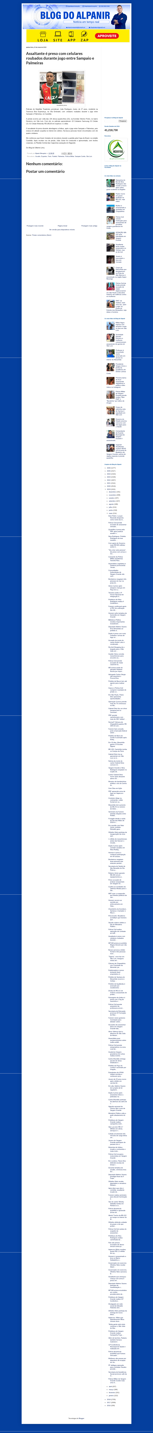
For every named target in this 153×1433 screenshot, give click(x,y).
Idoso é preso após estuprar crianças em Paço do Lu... (116, 588)
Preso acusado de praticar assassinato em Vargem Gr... (116, 882)
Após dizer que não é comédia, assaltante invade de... (116, 1190)
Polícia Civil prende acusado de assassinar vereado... (117, 524)
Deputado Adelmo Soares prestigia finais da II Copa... (117, 1176)
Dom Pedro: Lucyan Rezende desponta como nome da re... (116, 518)
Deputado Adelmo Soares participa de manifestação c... (117, 1285)
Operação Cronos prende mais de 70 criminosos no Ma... (117, 703)
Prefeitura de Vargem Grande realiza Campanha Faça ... (116, 1333)
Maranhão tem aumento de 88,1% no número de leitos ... (117, 807)
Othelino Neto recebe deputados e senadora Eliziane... (117, 1183)
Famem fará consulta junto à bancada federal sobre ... (117, 731)
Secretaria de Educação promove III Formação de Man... (117, 1013)
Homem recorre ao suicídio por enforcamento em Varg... (115, 903)
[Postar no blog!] (65, 153)
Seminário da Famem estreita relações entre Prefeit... (117, 813)
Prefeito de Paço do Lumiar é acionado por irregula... (117, 1067)
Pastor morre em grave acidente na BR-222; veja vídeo (120, 197)
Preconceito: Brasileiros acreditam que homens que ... (117, 917)
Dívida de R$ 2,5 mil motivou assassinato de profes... (117, 992)
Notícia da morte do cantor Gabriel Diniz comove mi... (116, 763)
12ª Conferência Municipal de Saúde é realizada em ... (116, 1346)
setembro (112, 501)
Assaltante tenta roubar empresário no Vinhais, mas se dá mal (121, 248)
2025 (109, 471)
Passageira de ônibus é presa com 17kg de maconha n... (116, 999)
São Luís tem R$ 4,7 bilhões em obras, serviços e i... (115, 1129)
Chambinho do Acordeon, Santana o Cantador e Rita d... (117, 911)
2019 (109, 489)
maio (111, 513)
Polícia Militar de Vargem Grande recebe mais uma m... (117, 1381)
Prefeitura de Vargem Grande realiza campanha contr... (116, 1122)
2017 (109, 1402)
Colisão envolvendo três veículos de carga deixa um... (117, 1135)
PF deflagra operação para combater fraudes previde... (117, 1367)
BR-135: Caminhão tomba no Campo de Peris (117, 750)
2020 (109, 486)
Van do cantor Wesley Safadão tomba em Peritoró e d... (116, 1203)
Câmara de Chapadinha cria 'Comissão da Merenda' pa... (116, 965)
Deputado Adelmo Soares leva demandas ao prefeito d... (117, 628)
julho (111, 507)
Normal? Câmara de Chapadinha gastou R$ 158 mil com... (117, 724)
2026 (109, 468)
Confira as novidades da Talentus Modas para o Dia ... (117, 888)
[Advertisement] (116, 80)
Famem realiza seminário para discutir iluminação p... (117, 1197)
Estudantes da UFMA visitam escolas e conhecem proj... (115, 1074)
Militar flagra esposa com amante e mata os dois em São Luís (121, 326)
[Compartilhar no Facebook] (69, 153)
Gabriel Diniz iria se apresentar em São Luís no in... (116, 756)
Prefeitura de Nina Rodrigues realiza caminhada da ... (115, 1238)
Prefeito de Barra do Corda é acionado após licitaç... (117, 737)
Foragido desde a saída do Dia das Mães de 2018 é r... (116, 820)
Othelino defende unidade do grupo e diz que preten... (117, 1224)
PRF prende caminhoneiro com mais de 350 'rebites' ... (117, 717)
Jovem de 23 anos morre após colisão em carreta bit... (117, 1081)
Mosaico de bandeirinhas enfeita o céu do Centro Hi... (117, 783)
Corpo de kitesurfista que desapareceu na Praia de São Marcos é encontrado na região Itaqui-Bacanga (117, 273)
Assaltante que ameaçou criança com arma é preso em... (117, 1278)
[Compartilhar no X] (67, 153)
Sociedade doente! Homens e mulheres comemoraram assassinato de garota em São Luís (116, 340)
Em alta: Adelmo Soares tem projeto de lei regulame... (116, 1088)
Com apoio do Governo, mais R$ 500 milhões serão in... (116, 545)
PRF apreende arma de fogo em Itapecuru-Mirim (116, 793)
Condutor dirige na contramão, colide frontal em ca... (115, 800)
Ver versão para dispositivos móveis (62, 229)
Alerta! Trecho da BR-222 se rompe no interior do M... (117, 1217)
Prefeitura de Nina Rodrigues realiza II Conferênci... (116, 601)
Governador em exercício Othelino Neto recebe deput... (117, 1265)
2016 (109, 1405)
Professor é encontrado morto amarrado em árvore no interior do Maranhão (116, 355)
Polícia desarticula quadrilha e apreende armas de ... (116, 1210)
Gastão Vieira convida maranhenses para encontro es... (116, 656)
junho (111, 510)
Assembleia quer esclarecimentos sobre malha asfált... (117, 1040)
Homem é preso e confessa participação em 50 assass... (117, 854)
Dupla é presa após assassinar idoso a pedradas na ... (115, 1095)
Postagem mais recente (35, 226)
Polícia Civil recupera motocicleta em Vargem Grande (117, 1156)
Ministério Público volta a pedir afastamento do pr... (117, 1115)
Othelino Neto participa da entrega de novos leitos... (117, 1312)
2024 (109, 474)
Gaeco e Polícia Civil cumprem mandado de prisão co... (117, 690)
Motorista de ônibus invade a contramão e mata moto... (117, 1149)
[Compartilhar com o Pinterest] (71, 153)
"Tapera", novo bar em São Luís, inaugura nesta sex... (116, 958)
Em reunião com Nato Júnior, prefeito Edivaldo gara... (116, 827)
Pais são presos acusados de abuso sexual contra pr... (116, 1244)
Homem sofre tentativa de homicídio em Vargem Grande (117, 615)
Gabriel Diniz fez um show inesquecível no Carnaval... (117, 710)
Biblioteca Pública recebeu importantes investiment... (116, 622)
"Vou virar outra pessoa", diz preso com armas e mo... (117, 552)
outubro (112, 498)
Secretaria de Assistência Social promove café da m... (117, 1374)
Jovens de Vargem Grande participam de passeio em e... (117, 1142)
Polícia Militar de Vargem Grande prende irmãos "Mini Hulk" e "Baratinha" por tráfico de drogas (117, 397)
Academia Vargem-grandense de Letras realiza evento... (116, 1054)
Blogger (81, 1418)
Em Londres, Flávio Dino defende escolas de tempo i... (117, 1163)
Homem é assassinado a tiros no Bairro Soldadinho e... (117, 1258)
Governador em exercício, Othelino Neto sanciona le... (117, 1272)
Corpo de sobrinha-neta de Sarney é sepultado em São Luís (121, 411)
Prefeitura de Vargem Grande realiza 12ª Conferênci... (116, 1299)
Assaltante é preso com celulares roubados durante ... (116, 938)
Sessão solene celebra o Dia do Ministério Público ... (117, 924)
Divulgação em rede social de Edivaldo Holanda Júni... (115, 1306)
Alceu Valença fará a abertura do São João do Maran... (117, 1033)
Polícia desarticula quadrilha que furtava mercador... (116, 1353)
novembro (112, 495)
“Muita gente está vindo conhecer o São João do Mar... (116, 1326)
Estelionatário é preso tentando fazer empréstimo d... (116, 972)
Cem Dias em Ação (115, 788)
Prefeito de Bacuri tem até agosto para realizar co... (117, 683)
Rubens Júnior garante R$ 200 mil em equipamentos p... (116, 875)
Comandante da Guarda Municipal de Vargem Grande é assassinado (116, 435)
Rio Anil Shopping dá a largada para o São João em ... (116, 649)
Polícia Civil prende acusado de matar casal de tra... (115, 663)
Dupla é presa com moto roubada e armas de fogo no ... (117, 635)
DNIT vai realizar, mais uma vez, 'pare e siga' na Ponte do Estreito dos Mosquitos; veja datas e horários (116, 306)
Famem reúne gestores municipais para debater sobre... (116, 1020)
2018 (109, 1399)
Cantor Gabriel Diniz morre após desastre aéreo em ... (116, 776)
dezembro (112, 492)
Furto (49, 156)
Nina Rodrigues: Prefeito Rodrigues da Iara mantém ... (117, 538)
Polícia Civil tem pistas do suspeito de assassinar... (117, 1231)
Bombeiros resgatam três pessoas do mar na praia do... (117, 581)
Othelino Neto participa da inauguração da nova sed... (117, 834)
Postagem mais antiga (89, 226)
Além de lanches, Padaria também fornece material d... (117, 1340)
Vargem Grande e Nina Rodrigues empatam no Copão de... (117, 770)
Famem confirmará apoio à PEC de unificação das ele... (117, 608)
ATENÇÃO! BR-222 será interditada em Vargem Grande (121, 236)
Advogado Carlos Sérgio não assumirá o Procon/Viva (117, 676)
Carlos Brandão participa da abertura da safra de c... (117, 1101)
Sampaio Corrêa (80, 156)
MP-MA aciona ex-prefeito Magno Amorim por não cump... (117, 945)
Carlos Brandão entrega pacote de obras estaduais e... (116, 1061)
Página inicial (62, 226)
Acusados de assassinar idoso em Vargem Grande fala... (117, 1026)
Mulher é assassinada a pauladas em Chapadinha (121, 208)
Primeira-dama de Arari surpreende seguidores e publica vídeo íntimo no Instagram (116, 382)
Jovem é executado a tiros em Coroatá (120, 259)
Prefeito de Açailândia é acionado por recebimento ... (116, 986)
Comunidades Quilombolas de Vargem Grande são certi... (116, 573)
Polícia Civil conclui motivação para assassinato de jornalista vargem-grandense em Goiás (117, 222)
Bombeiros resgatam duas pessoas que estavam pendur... (115, 861)
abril (110, 1386)
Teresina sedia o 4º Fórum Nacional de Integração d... (116, 594)
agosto (111, 504)
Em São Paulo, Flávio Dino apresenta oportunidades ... (116, 697)
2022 (109, 480)
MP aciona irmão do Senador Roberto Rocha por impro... (115, 669)
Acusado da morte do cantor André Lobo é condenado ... (116, 642)
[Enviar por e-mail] (62, 153)
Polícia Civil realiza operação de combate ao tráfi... (117, 931)
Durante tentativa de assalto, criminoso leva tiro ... (117, 1169)
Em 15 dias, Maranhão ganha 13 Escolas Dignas (116, 744)
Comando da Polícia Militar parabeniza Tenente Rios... (115, 559)
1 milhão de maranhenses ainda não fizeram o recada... (117, 841)
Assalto (37, 156)
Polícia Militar (69, 156)
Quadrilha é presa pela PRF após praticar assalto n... (116, 531)
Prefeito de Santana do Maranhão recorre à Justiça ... (116, 979)
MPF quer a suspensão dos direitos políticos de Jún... (117, 895)
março (111, 1389)
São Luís (89, 156)
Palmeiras (61, 156)
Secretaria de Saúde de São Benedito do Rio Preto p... (116, 868)
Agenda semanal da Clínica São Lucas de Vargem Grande (116, 1108)
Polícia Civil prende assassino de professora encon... (116, 1006)
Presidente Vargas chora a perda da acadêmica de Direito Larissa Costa (117, 368)
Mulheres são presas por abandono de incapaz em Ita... (117, 1360)
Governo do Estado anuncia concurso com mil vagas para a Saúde (121, 423)
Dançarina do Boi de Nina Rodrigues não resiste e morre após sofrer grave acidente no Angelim (117, 184)
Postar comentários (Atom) (41, 235)
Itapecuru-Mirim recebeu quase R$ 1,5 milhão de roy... (117, 1251)
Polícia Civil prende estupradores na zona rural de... (117, 1047)
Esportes (44, 156)
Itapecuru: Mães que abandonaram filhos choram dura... (116, 1319)
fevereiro (112, 1392)
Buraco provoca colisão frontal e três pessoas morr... (116, 952)
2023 (109, 477)
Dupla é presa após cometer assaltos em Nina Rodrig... (116, 847)
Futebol (54, 156)
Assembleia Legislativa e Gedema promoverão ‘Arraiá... (117, 565)
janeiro (111, 1395)
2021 (109, 483)
